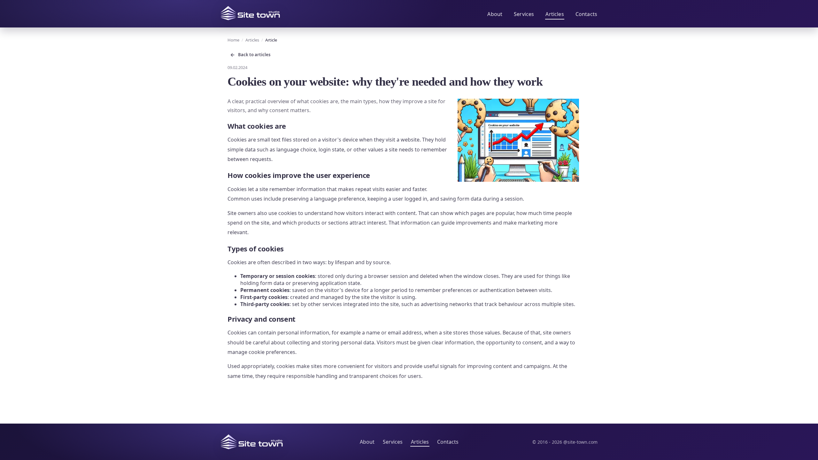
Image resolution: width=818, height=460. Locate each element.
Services (524, 14)
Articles (554, 14)
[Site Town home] (250, 13)
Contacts (586, 14)
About (494, 14)
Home (233, 40)
